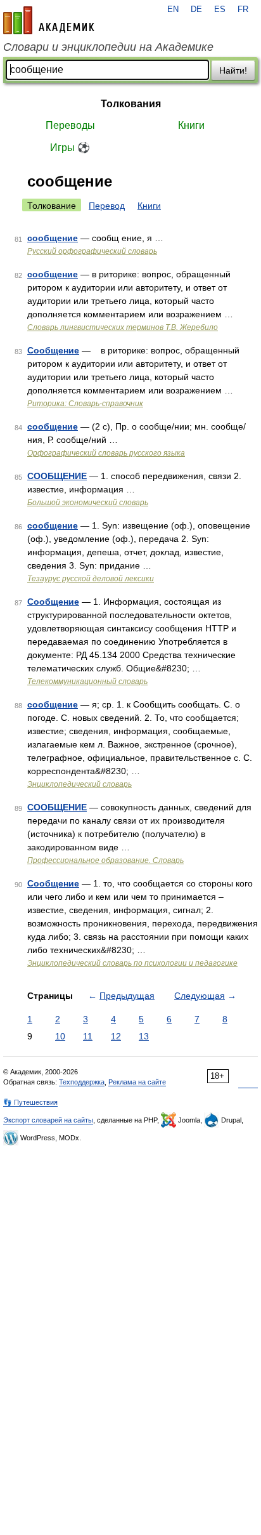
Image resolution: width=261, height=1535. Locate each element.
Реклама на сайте (137, 1082)
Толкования (131, 103)
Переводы (70, 125)
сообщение (52, 238)
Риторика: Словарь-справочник (85, 403)
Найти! (233, 70)
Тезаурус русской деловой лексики (90, 578)
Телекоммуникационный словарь (87, 681)
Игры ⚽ (70, 147)
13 (144, 1036)
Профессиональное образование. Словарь (105, 860)
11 (87, 1036)
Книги (191, 125)
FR (243, 9)
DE (196, 9)
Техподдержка (82, 1082)
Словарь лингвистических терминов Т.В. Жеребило (122, 327)
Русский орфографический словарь (92, 251)
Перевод (107, 206)
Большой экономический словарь (87, 502)
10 (60, 1036)
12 (116, 1036)
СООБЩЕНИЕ (57, 476)
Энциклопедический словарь (79, 784)
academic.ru (48, 20)
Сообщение (53, 350)
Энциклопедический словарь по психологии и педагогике (132, 963)
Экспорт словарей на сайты (48, 1120)
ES (220, 9)
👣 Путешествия (30, 1102)
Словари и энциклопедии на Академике (108, 47)
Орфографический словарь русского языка (106, 453)
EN (173, 9)
